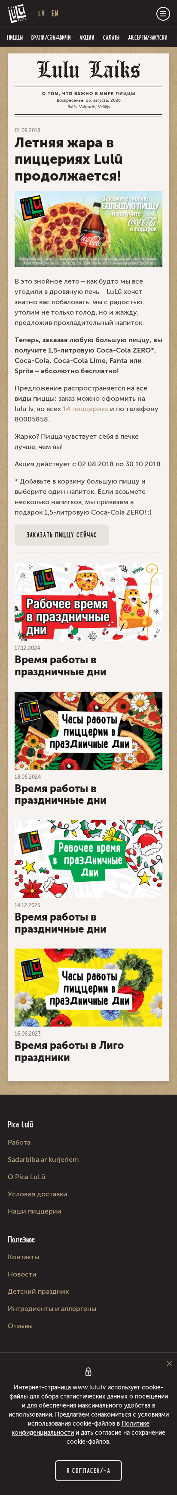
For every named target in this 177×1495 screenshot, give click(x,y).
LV (41, 13)
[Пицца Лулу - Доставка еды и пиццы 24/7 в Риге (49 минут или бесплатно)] (17, 14)
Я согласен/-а (88, 1470)
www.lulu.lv (89, 1387)
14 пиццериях (85, 409)
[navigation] (163, 14)
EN (55, 13)
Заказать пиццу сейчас (62, 535)
